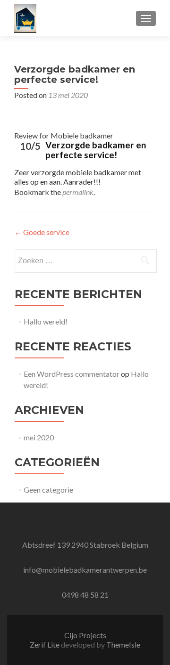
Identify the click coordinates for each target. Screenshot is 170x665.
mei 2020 (39, 437)
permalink (78, 191)
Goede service (41, 231)
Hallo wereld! (46, 321)
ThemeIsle (123, 644)
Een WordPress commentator (71, 373)
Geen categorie (48, 489)
